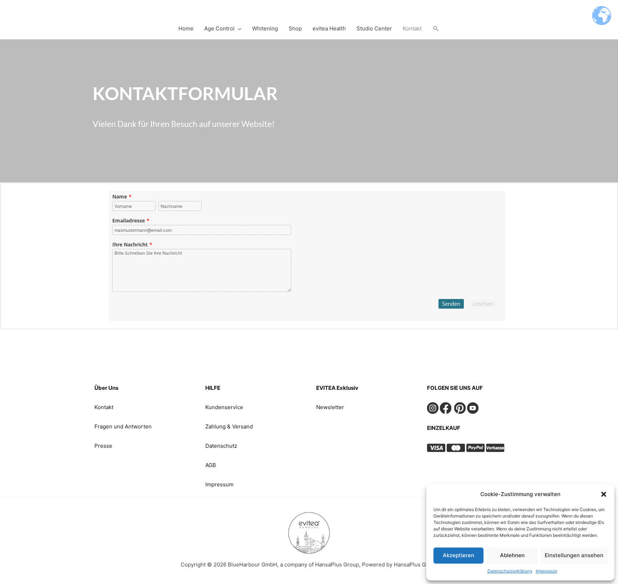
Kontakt (103, 407)
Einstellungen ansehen (574, 555)
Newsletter (330, 407)
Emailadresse (128, 220)
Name (119, 196)
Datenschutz (221, 445)
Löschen (483, 303)
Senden (451, 303)
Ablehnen (512, 555)
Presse (103, 445)
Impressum (546, 571)
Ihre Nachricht (130, 244)
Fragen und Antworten (123, 426)
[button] (603, 494)
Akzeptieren (458, 555)
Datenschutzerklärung (509, 571)
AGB (210, 465)
